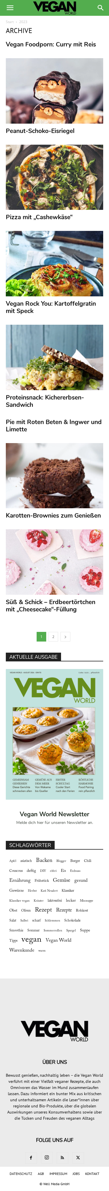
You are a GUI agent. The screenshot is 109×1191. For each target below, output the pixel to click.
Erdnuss (75, 871)
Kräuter (39, 901)
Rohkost (82, 910)
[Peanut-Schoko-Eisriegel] (54, 91)
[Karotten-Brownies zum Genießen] (54, 476)
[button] (10, 8)
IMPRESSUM (58, 1173)
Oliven (26, 910)
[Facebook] (31, 1158)
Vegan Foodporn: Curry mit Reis (51, 44)
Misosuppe (86, 901)
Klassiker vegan (19, 901)
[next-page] (65, 637)
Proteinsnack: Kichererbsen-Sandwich (45, 401)
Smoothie (16, 930)
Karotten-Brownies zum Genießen (53, 515)
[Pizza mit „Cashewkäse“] (54, 177)
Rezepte (64, 910)
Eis (63, 871)
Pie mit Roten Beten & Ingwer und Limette (54, 425)
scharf (36, 920)
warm (42, 951)
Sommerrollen (53, 930)
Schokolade (72, 920)
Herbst (32, 891)
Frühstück (42, 881)
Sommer (33, 930)
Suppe (85, 931)
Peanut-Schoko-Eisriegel (40, 131)
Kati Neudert (49, 891)
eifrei (53, 871)
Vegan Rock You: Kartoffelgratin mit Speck (51, 307)
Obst (13, 911)
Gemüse (61, 880)
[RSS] (62, 1158)
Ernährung (20, 880)
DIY (43, 871)
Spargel (71, 930)
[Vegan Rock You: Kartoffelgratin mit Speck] (54, 263)
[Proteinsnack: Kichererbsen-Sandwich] (54, 357)
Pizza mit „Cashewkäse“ (39, 217)
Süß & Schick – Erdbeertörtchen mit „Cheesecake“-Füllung (50, 605)
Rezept (43, 910)
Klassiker (68, 891)
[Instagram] (47, 1158)
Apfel (12, 861)
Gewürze (16, 891)
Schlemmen (52, 920)
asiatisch (26, 861)
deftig (31, 871)
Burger (75, 861)
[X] (78, 1158)
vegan (32, 940)
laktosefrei (55, 901)
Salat (12, 920)
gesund (80, 880)
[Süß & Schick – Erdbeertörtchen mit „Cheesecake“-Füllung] (54, 562)
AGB (41, 1173)
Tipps (13, 941)
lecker (71, 901)
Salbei (24, 920)
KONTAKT (92, 1173)
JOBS (76, 1173)
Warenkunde (21, 950)
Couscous (16, 871)
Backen (44, 860)
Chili (87, 861)
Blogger (61, 861)
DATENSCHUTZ (21, 1173)
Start (10, 21)
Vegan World (59, 940)
